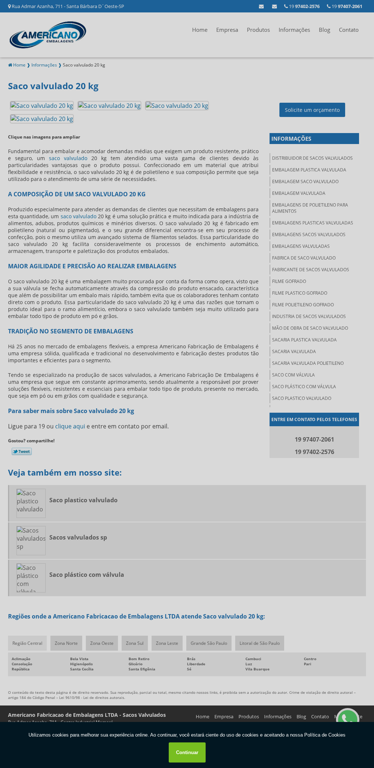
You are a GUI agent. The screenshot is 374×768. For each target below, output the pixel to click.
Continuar (187, 752)
